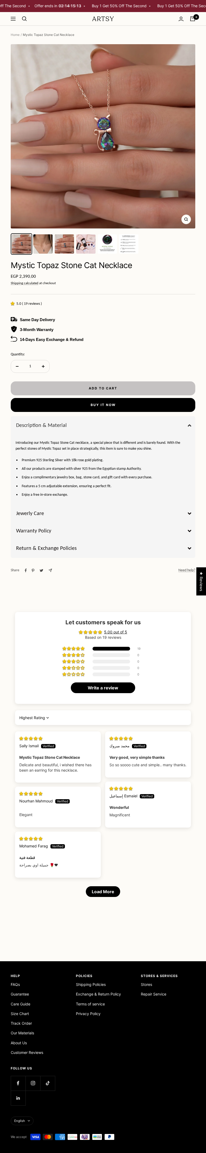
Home (15, 35)
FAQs (15, 984)
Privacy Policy (88, 1013)
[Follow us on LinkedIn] (18, 1098)
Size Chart (20, 1013)
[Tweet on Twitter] (41, 570)
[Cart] (192, 18)
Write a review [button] (103, 687)
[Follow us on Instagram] (32, 1083)
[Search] (24, 18)
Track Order (21, 1023)
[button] (13, 304)
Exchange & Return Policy (98, 994)
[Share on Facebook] (26, 570)
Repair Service (153, 994)
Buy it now (103, 405)
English (19, 1121)
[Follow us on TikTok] (47, 1083)
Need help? (186, 570)
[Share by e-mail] (50, 570)
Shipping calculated (24, 283)
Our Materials (22, 1033)
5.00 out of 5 (115, 632)
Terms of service (90, 1004)
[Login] (181, 19)
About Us (19, 1043)
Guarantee (20, 994)
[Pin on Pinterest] (33, 570)
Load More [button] (103, 891)
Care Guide (20, 1004)
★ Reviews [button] (201, 581)
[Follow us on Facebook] (18, 1083)
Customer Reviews (27, 1052)
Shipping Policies (91, 984)
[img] (30, 738)
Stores (146, 984)
